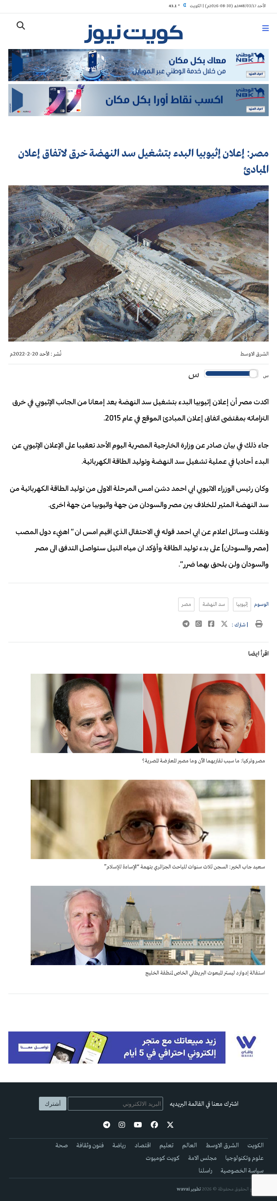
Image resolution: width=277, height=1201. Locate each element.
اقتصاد (143, 1145)
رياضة (119, 1145)
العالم (189, 1145)
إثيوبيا (242, 604)
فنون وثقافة (90, 1145)
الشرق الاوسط (254, 354)
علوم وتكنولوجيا (244, 1158)
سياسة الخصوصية (242, 1171)
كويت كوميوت (163, 1158)
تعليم (166, 1145)
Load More (138, 1005)
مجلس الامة (202, 1158)
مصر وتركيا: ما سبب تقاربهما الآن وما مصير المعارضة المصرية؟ (203, 761)
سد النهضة (213, 604)
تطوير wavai (189, 1189)
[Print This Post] (259, 625)
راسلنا (205, 1171)
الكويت (255, 1145)
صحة (62, 1145)
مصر (186, 604)
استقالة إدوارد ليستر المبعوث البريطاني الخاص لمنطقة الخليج (205, 973)
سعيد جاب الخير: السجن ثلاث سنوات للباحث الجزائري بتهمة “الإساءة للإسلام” (184, 867)
